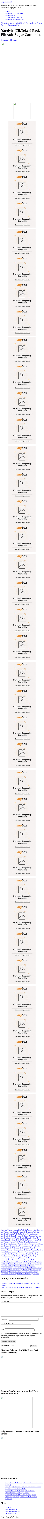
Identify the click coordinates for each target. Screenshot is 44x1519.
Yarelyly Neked (13, 1256)
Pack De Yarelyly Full (18, 1238)
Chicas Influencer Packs (27, 23)
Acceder (8, 1507)
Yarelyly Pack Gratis (24, 1262)
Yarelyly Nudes (24, 1256)
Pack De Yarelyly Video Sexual (22, 1244)
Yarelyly (16, 25)
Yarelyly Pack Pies (14, 1268)
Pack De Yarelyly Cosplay (30, 1230)
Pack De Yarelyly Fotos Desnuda (23, 1236)
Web (2, 1329)
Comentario (6, 1301)
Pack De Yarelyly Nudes (23, 1242)
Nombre (4, 1319)
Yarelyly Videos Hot (20, 1274)
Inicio (7, 11)
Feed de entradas (11, 1509)
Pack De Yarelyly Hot (13, 1240)
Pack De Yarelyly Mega (29, 1240)
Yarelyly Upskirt (10, 1272)
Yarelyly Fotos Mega (15, 1254)
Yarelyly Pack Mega (28, 1264)
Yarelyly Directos (13, 1250)
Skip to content (6, 2)
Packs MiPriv (10, 15)
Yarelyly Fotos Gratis (25, 1252)
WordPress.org (10, 1513)
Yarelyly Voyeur (33, 1274)
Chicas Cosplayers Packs (10, 23)
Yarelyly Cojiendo (19, 1246)
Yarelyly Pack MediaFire (12, 1264)
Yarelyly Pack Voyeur (28, 1268)
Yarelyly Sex (30, 1270)
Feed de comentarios (12, 1511)
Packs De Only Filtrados (14, 13)
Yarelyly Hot (27, 1254)
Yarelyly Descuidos (23, 1248)
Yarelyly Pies (21, 1270)
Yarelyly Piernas (10, 1270)
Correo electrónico (8, 1323)
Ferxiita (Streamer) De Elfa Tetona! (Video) (20, 1495)
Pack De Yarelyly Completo (11, 1230)
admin (15, 40)
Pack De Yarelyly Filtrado (23, 1234)
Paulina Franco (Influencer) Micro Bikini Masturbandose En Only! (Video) (20, 1492)
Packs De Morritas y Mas (14, 19)
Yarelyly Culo (11, 1248)
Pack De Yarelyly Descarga (23, 1232)
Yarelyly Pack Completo (13, 1258)
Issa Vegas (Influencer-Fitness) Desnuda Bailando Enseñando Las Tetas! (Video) (23, 1488)
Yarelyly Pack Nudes (17, 1266)
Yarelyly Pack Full (10, 1262)
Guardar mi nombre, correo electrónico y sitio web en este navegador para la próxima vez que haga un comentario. (21, 1336)
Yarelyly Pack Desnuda (16, 1260)
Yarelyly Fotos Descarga (28, 1250)
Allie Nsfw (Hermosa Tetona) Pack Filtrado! (20, 1287)
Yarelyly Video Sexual (24, 1272)
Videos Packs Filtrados (13, 17)
